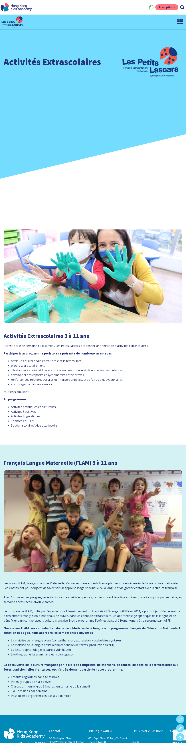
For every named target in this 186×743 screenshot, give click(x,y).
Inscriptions (167, 7)
